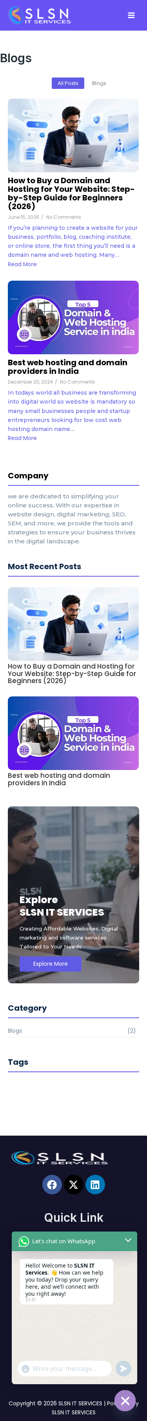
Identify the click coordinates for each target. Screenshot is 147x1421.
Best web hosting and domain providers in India (67, 366)
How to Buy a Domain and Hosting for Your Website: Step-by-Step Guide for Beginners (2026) (71, 193)
